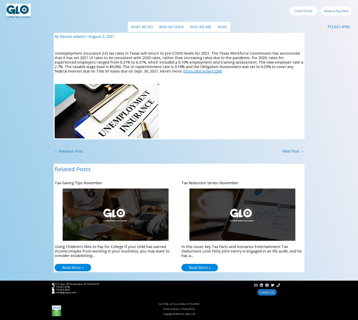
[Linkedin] (261, 285)
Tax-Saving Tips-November (78, 182)
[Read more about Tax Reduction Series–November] (242, 214)
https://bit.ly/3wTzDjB (202, 71)
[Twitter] (272, 285)
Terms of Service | (172, 309)
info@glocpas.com (66, 292)
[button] (303, 11)
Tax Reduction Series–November (209, 182)
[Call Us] (278, 285)
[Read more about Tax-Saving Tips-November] (116, 214)
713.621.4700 (338, 26)
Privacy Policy (188, 309)
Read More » (73, 267)
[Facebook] (267, 285)
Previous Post (68, 151)
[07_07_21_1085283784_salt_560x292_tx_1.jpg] (107, 110)
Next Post (293, 151)
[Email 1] (255, 285)
